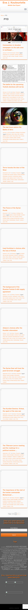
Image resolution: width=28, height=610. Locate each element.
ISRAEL (10, 257)
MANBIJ (21, 54)
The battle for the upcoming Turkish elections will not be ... (13, 86)
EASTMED (11, 549)
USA (4, 58)
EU (9, 54)
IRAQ (16, 134)
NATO (11, 136)
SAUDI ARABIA (10, 299)
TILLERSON (5, 463)
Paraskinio (18, 92)
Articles (17, 52)
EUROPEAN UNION (17, 176)
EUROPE (12, 54)
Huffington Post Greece (20, 132)
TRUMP (16, 56)
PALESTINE (15, 136)
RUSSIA (4, 99)
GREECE (5, 178)
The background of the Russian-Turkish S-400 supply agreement (14, 289)
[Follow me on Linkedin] (3, 10)
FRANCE (22, 93)
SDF (10, 56)
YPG (6, 58)
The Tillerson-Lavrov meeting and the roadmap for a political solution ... (13, 447)
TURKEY (21, 56)
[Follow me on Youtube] (6, 10)
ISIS (18, 134)
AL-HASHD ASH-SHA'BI (8, 174)
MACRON (17, 95)
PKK (20, 136)
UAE (12, 569)
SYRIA (12, 56)
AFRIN (4, 93)
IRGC (21, 555)
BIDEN (1, 549)
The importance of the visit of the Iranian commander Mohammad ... (14, 492)
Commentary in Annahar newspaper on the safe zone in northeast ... (13, 47)
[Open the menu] (25, 9)
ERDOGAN (5, 54)
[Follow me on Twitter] (2, 10)
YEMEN (21, 569)
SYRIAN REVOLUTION (15, 99)
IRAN (9, 95)
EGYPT (16, 549)
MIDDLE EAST (6, 97)
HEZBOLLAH (6, 377)
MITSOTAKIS (16, 559)
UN (13, 569)
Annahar (13, 52)
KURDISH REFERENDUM (14, 336)
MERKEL (22, 95)
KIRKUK (14, 257)
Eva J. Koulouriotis (14, 2)
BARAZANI (5, 415)
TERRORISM (21, 179)
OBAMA (26, 559)
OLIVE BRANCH (13, 97)
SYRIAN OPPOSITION (15, 218)
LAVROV (14, 458)
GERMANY (5, 95)
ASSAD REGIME (21, 174)
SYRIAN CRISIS (13, 137)
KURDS (16, 54)
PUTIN (4, 56)
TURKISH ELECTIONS (12, 100)
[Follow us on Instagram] (7, 10)
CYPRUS (6, 549)
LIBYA (15, 557)
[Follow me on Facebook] (5, 10)
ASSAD (8, 93)
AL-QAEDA (3, 547)
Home (2, 15)
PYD (7, 56)
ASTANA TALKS (17, 335)
